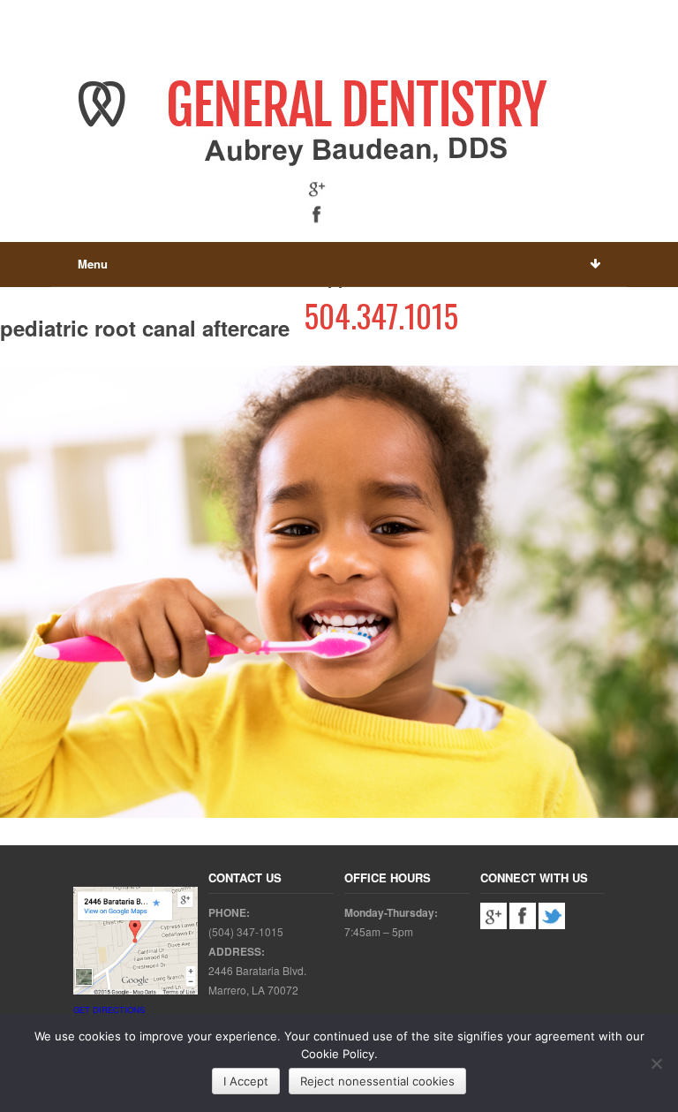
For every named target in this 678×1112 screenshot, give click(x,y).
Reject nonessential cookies (377, 1081)
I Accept (245, 1081)
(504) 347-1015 (245, 931)
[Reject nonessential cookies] (656, 1063)
